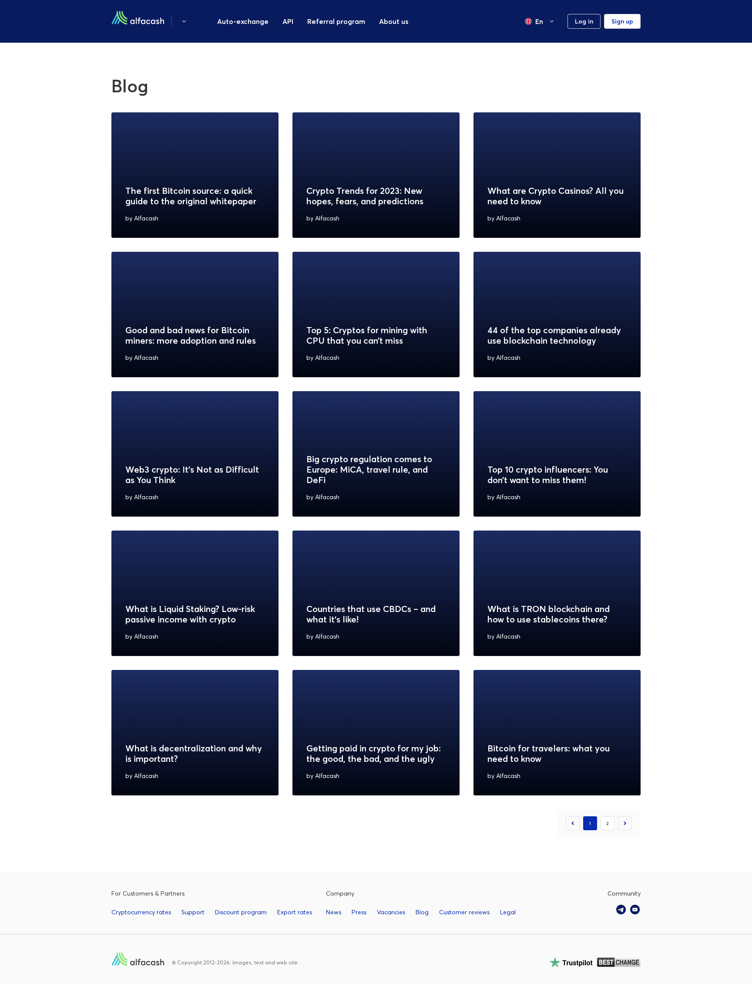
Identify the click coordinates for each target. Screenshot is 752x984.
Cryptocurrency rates (141, 912)
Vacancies (391, 912)
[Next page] (625, 823)
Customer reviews (464, 912)
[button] (184, 21)
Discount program (241, 912)
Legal (508, 912)
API (287, 21)
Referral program (336, 21)
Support (193, 912)
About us (393, 21)
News (333, 912)
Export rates (294, 912)
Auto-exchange (243, 21)
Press (359, 912)
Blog (422, 912)
